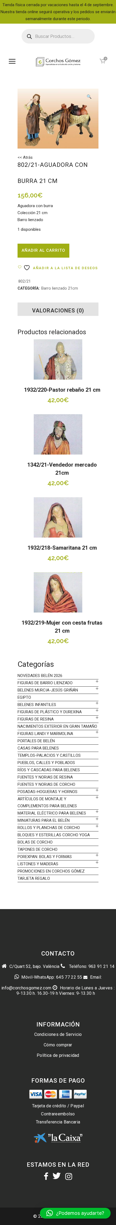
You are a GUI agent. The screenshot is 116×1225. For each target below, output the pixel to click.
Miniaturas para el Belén (44, 820)
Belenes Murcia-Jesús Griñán (48, 690)
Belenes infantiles (37, 704)
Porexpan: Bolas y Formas (45, 856)
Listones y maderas (38, 864)
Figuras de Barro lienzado (45, 682)
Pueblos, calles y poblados (46, 762)
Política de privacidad (58, 1055)
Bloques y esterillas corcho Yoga (54, 835)
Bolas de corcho (35, 842)
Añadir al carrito (43, 250)
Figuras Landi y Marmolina (45, 733)
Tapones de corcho (37, 849)
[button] (89, 97)
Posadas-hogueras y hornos (47, 791)
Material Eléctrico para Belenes (52, 813)
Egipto (24, 697)
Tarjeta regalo (34, 878)
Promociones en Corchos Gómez (51, 871)
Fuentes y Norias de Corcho (46, 784)
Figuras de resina (36, 719)
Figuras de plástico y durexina (50, 711)
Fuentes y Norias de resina (45, 777)
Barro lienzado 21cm (59, 288)
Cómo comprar (58, 1044)
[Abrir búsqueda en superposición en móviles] (58, 36)
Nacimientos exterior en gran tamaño (57, 726)
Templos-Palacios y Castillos (49, 755)
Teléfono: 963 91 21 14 (91, 966)
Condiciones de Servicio (58, 1034)
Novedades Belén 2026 (40, 675)
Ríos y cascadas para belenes (49, 770)
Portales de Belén (36, 740)
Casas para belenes (38, 748)
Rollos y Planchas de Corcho (49, 827)
